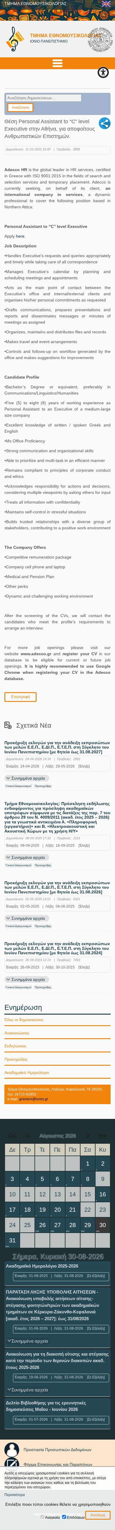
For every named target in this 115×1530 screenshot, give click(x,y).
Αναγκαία (52, 1518)
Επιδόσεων (76, 1518)
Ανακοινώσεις (16, 1033)
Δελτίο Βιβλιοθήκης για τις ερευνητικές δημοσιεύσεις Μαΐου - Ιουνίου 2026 (46, 1406)
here (20, 236)
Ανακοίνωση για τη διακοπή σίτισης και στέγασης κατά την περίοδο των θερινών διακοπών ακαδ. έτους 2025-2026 (57, 1360)
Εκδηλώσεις (15, 1046)
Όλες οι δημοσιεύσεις (24, 1019)
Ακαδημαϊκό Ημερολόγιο (26, 1072)
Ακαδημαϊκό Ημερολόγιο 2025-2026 (42, 1265)
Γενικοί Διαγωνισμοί (18, 786)
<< (12, 1135)
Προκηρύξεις (43, 786)
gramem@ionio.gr (33, 1099)
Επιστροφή (20, 697)
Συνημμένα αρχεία (28, 778)
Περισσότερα (14, 1495)
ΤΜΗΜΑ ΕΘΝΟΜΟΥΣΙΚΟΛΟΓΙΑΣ (35, 3)
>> (102, 1135)
